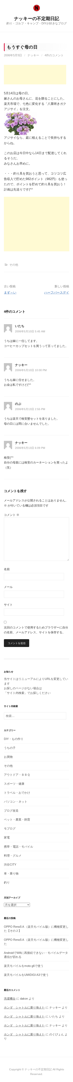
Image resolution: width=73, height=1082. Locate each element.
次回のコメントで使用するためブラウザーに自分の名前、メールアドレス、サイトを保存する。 (36, 630)
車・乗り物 (11, 873)
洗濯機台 (10, 998)
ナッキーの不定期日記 (36, 18)
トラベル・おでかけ (17, 792)
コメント (11, 514)
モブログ (10, 828)
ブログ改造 (11, 810)
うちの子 (10, 747)
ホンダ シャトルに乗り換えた (24, 1007)
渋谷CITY (10, 864)
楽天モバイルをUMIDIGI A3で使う (26, 974)
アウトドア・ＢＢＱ (17, 774)
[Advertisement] (35, 74)
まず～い (10, 292)
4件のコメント (54, 55)
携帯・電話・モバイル (18, 846)
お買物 (8, 756)
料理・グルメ (12, 855)
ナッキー (33, 55)
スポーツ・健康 (14, 783)
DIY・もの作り (13, 738)
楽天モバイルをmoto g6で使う (23, 965)
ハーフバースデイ (56, 292)
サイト (8, 604)
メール (8, 587)
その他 (13, 264)
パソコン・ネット (15, 801)
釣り (7, 882)
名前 (7, 569)
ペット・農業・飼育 (17, 819)
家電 (7, 837)
